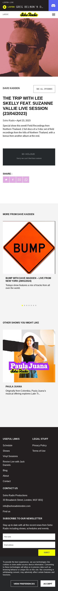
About (6, 476)
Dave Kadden (11, 88)
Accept (48, 583)
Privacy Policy (39, 445)
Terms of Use (38, 451)
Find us (6, 511)
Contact (7, 481)
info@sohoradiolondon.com (16, 506)
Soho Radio (9, 120)
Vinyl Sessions (10, 456)
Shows (6, 451)
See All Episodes (44, 89)
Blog (5, 470)
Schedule (7, 445)
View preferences (24, 583)
